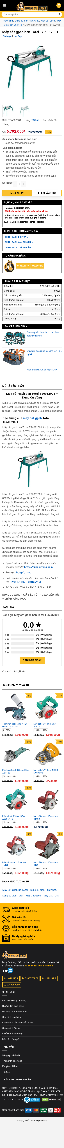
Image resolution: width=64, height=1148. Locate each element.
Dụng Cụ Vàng (23, 572)
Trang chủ (8, 20)
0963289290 (37, 266)
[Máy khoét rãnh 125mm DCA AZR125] (16, 754)
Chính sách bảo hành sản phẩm (17, 1022)
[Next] (56, 73)
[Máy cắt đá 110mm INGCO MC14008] (48, 754)
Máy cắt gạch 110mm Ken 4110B (46, 817)
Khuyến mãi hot (10, 1066)
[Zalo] (10, 970)
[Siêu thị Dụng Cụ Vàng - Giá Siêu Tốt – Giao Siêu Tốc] (32, 5)
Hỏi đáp (18, 36)
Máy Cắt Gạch (48, 20)
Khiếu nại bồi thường (12, 1033)
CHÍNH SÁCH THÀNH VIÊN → (19, 247)
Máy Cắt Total (51, 895)
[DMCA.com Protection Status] (51, 1099)
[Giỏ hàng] (58, 5)
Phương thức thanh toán (14, 1011)
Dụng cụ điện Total (12, 895)
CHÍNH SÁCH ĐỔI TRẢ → (17, 237)
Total (35, 120)
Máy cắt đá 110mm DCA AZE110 (45, 725)
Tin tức (6, 1072)
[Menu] (4, 5)
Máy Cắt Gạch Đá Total (15, 890)
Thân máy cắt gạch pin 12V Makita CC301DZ (14, 725)
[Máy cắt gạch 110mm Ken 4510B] (16, 846)
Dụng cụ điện (21, 20)
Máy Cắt (34, 20)
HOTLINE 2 (50, 978)
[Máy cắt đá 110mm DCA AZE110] (48, 707)
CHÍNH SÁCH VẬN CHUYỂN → (19, 242)
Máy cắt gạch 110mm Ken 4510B (14, 863)
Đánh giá (6, 36)
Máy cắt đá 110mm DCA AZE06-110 (13, 817)
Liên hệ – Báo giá (10, 1039)
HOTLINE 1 (12, 978)
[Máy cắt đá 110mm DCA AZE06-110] (16, 800)
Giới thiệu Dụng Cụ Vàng (14, 1000)
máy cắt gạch (32, 418)
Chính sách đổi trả (11, 1028)
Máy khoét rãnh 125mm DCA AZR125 (15, 771)
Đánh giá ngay (32, 660)
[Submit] (59, 14)
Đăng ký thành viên (11, 1055)
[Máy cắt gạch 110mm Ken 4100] (48, 846)
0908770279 (23, 266)
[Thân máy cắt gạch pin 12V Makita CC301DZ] (16, 707)
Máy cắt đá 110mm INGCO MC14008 (46, 771)
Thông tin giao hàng (12, 1061)
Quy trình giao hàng (11, 1017)
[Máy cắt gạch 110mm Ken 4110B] (48, 800)
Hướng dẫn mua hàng (13, 1006)
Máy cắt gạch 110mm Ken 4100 (46, 863)
